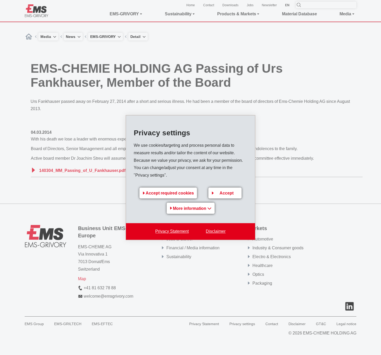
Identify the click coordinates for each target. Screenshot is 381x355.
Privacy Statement (172, 231)
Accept (227, 193)
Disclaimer (215, 231)
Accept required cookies (170, 193)
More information (190, 208)
